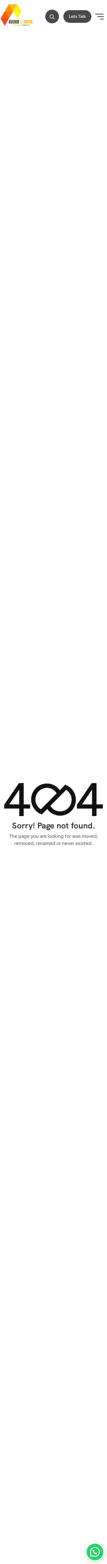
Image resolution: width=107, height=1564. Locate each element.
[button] (52, 17)
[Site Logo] (16, 16)
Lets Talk (77, 16)
